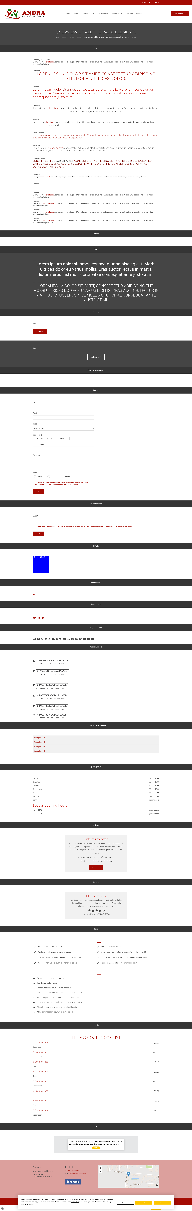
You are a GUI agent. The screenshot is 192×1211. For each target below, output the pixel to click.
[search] (158, 759)
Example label (38, 444)
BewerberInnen (88, 14)
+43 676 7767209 (151, 2)
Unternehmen (103, 14)
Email (35, 413)
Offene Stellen (117, 14)
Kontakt (139, 14)
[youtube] (34, 617)
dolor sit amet (48, 62)
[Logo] (25, 14)
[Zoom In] (100, 1168)
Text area (36, 455)
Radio (35, 473)
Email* (35, 516)
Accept (162, 1203)
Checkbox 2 (37, 435)
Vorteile (76, 14)
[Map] (128, 1176)
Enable (96, 1148)
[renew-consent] (2, 1208)
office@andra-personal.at (78, 1173)
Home (68, 14)
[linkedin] (38, 617)
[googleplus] (43, 617)
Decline (144, 1203)
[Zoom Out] (100, 1171)
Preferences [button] (29, 1204)
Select (35, 424)
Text (34, 402)
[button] (180, 13)
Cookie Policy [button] (75, 1202)
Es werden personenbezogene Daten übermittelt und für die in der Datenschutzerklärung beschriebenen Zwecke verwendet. (85, 527)
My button (96, 867)
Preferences (125, 1203)
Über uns (129, 14)
